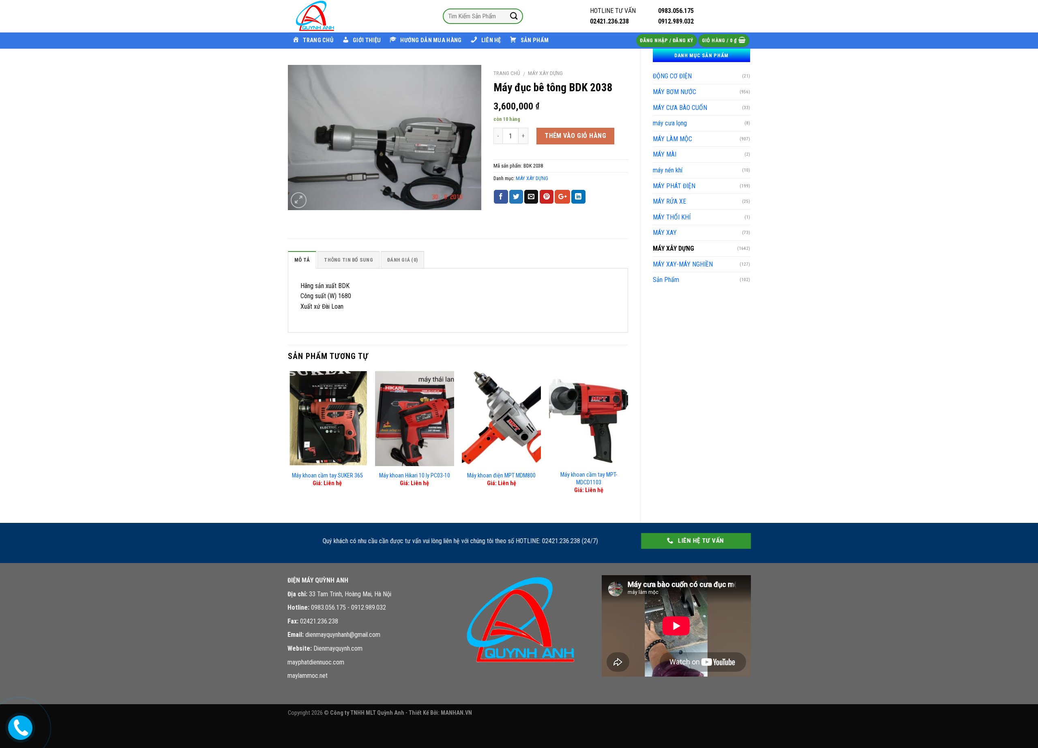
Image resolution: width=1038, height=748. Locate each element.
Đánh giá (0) (402, 260)
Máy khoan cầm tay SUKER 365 (327, 475)
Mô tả (302, 260)
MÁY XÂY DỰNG (673, 248)
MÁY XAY (665, 232)
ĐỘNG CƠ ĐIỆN (672, 76)
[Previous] (288, 439)
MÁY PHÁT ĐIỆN (674, 186)
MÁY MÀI (664, 154)
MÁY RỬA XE (669, 201)
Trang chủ (506, 73)
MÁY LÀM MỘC (672, 139)
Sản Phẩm (666, 280)
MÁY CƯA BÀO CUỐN (680, 108)
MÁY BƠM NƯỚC (674, 92)
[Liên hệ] (19, 726)
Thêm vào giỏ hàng (575, 136)
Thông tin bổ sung (348, 260)
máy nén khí (667, 170)
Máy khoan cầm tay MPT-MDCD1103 (588, 478)
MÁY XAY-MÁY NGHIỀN (683, 264)
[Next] (628, 439)
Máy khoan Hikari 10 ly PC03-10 (414, 475)
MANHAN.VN (456, 712)
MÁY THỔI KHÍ (672, 217)
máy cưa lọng (670, 123)
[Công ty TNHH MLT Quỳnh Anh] (328, 16)
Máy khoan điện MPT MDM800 (501, 475)
